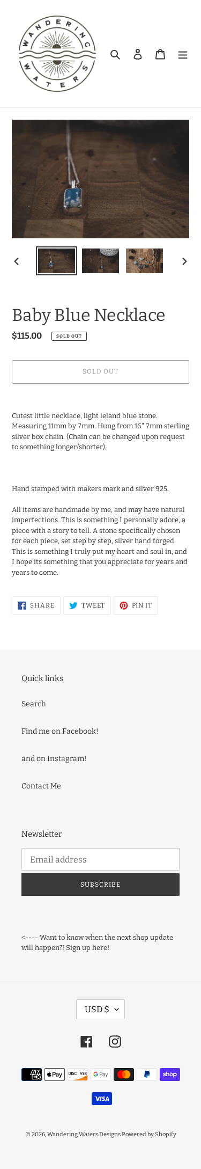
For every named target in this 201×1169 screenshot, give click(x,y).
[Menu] (183, 53)
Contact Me (41, 786)
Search (33, 703)
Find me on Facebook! (60, 731)
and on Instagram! (54, 758)
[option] (57, 261)
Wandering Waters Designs (84, 1134)
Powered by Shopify (149, 1134)
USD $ (97, 1009)
